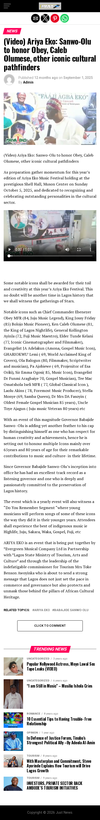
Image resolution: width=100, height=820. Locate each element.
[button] (7, 6)
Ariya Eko (42, 610)
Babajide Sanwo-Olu (71, 610)
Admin (28, 82)
